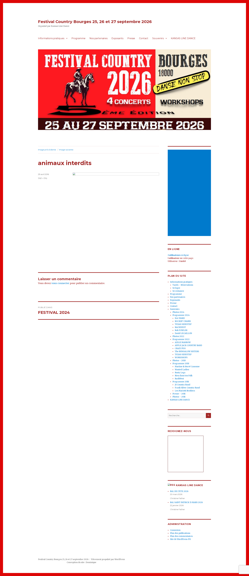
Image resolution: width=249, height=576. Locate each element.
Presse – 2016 (178, 394)
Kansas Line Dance (189, 485)
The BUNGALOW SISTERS (187, 351)
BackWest (179, 378)
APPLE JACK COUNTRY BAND (188, 345)
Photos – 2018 (179, 360)
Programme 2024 (181, 315)
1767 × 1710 (42, 178)
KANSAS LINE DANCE (183, 38)
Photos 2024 (178, 312)
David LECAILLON (183, 333)
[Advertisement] (189, 193)
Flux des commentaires (181, 536)
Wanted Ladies (182, 369)
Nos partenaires (98, 38)
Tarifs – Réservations (182, 285)
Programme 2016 (180, 381)
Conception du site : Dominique (81, 562)
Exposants (117, 38)
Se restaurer (178, 291)
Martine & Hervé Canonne (187, 366)
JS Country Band (182, 384)
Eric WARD (180, 318)
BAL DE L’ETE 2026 (179, 491)
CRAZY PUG (180, 348)
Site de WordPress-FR (180, 539)
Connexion (175, 530)
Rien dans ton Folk (183, 375)
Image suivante (66, 149)
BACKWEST (180, 327)
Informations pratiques (51, 38)
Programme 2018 (180, 363)
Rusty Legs (180, 372)
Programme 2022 (180, 339)
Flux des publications (180, 533)
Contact (143, 38)
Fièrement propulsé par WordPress (108, 559)
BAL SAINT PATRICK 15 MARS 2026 (186, 502)
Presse (131, 38)
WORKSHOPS (181, 357)
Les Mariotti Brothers (185, 391)
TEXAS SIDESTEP (183, 324)
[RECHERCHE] (208, 415)
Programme (78, 38)
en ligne (178, 255)
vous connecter (60, 283)
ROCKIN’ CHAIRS (183, 321)
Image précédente (47, 149)
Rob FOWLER (181, 330)
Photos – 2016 (178, 397)
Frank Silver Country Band (187, 387)
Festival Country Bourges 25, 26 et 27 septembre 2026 (95, 21)
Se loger (176, 288)
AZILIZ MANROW (183, 342)
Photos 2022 (178, 336)
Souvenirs (158, 38)
